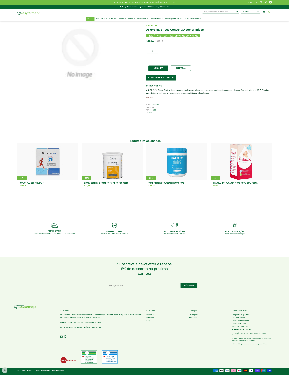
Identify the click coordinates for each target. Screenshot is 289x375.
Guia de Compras (238, 318)
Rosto (121, 19)
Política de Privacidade (240, 321)
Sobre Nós (150, 315)
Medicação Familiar (173, 19)
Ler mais (149, 97)
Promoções (193, 315)
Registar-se (189, 285)
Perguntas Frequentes (240, 315)
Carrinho (269, 12)
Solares (90, 19)
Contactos (150, 318)
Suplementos (156, 19)
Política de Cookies (239, 323)
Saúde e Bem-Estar (192, 19)
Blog (148, 321)
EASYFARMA (28, 370)
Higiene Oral (142, 19)
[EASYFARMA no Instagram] (65, 337)
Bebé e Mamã (101, 19)
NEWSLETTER (252, 2)
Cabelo (112, 19)
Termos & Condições (240, 326)
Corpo (131, 19)
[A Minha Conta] (264, 12)
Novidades (193, 318)
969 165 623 (129, 2)
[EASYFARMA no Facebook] (61, 337)
